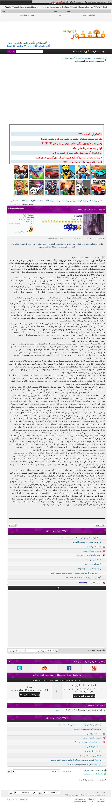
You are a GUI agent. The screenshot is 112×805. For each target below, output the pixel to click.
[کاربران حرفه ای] (31, 232)
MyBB (84, 801)
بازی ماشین (15, 200)
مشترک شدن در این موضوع (93, 774)
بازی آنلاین (40, 43)
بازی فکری (25, 200)
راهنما (9, 46)
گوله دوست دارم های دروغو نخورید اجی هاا (83, 577)
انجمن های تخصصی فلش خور (95, 58)
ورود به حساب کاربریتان (30, 694)
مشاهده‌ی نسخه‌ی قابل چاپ (93, 770)
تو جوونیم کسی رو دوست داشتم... (87, 542)
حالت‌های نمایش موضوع (16, 208)
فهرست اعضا (13, 43)
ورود (85, 51)
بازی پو (101, 200)
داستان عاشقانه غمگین (91, 551)
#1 (104, 238)
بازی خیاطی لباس (61, 200)
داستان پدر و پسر (94, 546)
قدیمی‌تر (100, 650)
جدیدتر (92, 650)
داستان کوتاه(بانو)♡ (93, 559)
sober (51, 238)
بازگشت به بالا (90, 795)
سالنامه (20, 46)
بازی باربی (31, 46)
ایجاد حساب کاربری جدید (84, 696)
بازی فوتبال (43, 46)
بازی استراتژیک (36, 200)
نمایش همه (78, 661)
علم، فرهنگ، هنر (76, 58)
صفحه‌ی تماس (99, 792)
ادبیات (66, 58)
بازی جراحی (92, 200)
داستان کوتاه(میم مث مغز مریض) (88, 555)
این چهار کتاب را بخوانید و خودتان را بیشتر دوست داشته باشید (76, 573)
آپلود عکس (27, 43)
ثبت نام (76, 51)
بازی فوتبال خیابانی (78, 200)
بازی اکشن (48, 200)
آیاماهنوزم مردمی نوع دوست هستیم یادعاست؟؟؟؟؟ (80, 537)
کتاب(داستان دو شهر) (92, 564)
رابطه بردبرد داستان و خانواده (89, 568)
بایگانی (81, 795)
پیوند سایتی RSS (71, 795)
